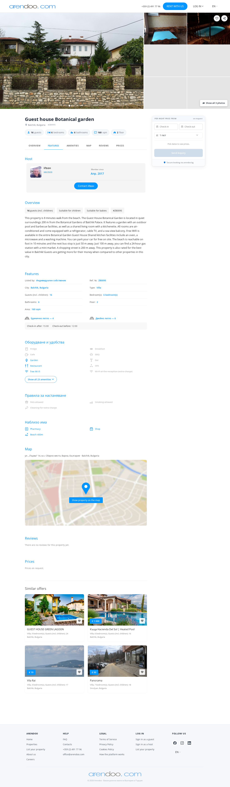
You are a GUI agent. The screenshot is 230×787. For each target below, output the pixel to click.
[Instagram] (182, 743)
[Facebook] (175, 743)
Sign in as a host (144, 744)
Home (29, 739)
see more (48, 171)
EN (213, 6)
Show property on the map (86, 500)
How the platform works (111, 754)
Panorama (96, 680)
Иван (47, 168)
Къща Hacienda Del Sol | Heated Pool (112, 629)
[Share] (224, 18)
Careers (30, 759)
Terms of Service (108, 739)
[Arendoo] (32, 6)
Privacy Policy (106, 744)
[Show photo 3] (208, 28)
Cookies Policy (106, 749)
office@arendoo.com (73, 754)
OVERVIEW (34, 145)
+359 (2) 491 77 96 (72, 749)
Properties (31, 744)
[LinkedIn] (189, 743)
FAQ (65, 739)
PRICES (120, 145)
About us (31, 754)
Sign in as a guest (145, 739)
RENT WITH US (175, 6)
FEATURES (53, 145)
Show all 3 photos (215, 103)
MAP (89, 145)
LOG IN (197, 6)
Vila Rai (31, 680)
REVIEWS (104, 145)
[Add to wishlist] (217, 18)
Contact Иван (86, 186)
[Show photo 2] (165, 28)
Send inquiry (178, 152)
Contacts (67, 744)
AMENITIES (73, 145)
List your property (35, 749)
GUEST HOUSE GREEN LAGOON (45, 629)
